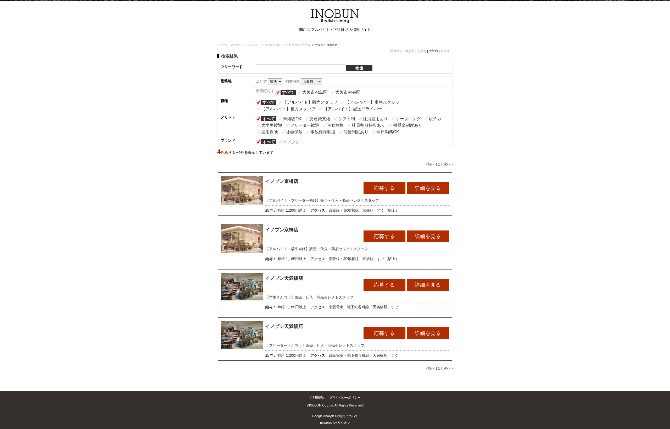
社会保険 (294, 132)
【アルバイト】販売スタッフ (310, 102)
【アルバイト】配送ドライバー (352, 109)
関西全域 (396, 51)
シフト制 (346, 119)
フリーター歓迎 (304, 125)
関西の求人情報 (301, 44)
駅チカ (435, 119)
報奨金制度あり (407, 125)
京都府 (421, 51)
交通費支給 (319, 119)
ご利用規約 (317, 397)
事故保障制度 (323, 132)
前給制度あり (355, 132)
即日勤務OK (387, 132)
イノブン (291, 142)
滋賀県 (410, 51)
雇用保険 (269, 132)
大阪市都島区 (314, 92)
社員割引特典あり (368, 125)
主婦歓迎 (335, 125)
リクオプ (344, 423)
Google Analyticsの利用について (335, 416)
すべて (288, 92)
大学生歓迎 (271, 125)
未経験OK (292, 119)
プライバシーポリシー (345, 397)
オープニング (408, 119)
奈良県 (445, 51)
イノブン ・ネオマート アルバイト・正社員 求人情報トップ (252, 44)
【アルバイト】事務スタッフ (372, 102)
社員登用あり (375, 119)
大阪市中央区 (347, 92)
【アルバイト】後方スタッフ (288, 109)
